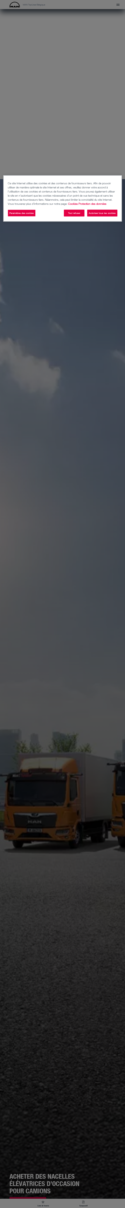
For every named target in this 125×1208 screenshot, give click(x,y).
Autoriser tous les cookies (102, 213)
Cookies (73, 203)
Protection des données (92, 203)
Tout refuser (74, 213)
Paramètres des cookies (21, 213)
